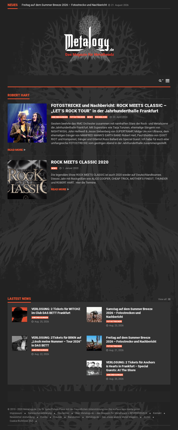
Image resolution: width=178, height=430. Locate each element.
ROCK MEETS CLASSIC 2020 (80, 162)
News (90, 117)
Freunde (57, 417)
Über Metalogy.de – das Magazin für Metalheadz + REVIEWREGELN (111, 413)
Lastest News (19, 299)
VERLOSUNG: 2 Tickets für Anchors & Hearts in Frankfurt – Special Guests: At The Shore (76, 5)
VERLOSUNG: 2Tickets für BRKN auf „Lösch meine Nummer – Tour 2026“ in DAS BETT (56, 341)
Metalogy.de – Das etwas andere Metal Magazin (112, 417)
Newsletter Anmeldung (22, 417)
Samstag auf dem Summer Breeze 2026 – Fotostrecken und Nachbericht (129, 312)
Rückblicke (101, 117)
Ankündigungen (59, 117)
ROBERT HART (19, 95)
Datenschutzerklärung (40, 413)
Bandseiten (74, 417)
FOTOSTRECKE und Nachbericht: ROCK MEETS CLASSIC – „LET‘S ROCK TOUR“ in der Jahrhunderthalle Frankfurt (108, 108)
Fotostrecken (77, 117)
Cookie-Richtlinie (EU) (21, 421)
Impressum (16, 413)
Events (44, 417)
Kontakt (157, 413)
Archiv (147, 417)
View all (162, 299)
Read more (15, 149)
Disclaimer (63, 413)
